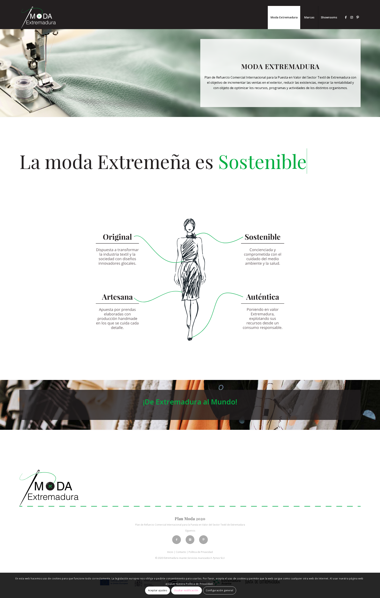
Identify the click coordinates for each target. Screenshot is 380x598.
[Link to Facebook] (346, 17)
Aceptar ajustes (157, 590)
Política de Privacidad (201, 552)
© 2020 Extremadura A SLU (190, 558)
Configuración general (219, 590)
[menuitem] (284, 17)
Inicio (170, 552)
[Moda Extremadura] (38, 17)
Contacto (181, 552)
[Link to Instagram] (352, 17)
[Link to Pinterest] (358, 17)
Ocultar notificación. (186, 590)
